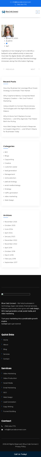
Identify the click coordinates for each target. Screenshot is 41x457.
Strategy (8, 189)
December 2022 (11, 240)
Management (10, 174)
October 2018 (10, 251)
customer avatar (11, 167)
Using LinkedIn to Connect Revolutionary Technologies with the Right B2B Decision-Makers (19, 108)
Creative (8, 163)
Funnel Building (9, 411)
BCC (6, 152)
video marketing (11, 196)
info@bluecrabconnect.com (21, 2)
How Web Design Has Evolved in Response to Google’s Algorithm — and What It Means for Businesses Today (20, 129)
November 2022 (11, 244)
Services (6, 354)
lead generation (11, 171)
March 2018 (9, 255)
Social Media (8, 383)
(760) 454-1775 (22, 4)
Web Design (9, 200)
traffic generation (11, 193)
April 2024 (8, 233)
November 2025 (11, 222)
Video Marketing (9, 373)
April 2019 (8, 248)
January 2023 (10, 236)
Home (5, 340)
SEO (5, 392)
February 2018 (10, 259)
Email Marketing (9, 388)
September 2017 (11, 262)
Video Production (10, 378)
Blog (5, 349)
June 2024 (9, 229)
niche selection (10, 178)
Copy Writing (8, 407)
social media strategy (12, 185)
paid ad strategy (11, 182)
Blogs (7, 156)
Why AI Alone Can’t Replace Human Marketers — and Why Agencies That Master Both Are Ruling (20, 118)
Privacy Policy (20, 446)
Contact (6, 359)
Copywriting (9, 159)
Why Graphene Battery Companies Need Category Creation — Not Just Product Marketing (19, 98)
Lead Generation (9, 402)
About (5, 345)
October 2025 (10, 225)
